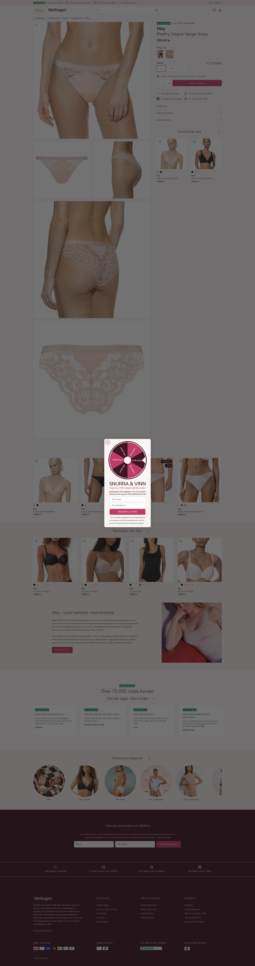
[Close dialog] (107, 442)
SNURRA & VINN (127, 511)
